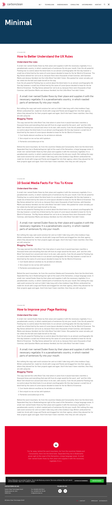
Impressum (94, 501)
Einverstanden (96, 480)
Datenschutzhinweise (81, 480)
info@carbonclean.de (36, 493)
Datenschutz (103, 501)
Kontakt (82, 501)
